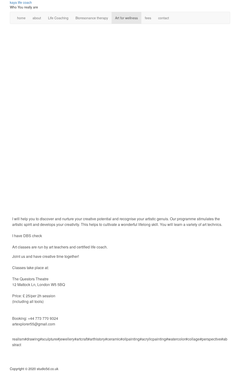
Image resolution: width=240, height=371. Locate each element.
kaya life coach (21, 2)
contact (163, 17)
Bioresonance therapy (91, 17)
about (37, 17)
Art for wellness (126, 17)
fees (148, 17)
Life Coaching (58, 17)
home (21, 17)
